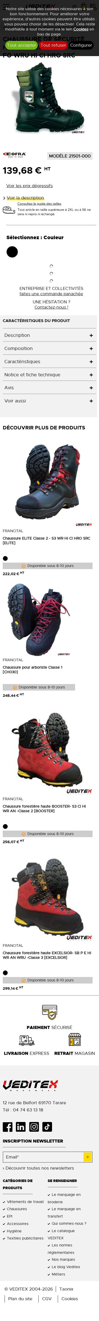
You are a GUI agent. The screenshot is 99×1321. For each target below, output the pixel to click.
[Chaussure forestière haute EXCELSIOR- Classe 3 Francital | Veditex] (48, 896)
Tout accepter (21, 45)
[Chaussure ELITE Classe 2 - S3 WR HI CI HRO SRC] (48, 482)
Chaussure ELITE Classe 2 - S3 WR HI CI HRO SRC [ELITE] (46, 540)
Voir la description (25, 198)
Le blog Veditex (66, 1266)
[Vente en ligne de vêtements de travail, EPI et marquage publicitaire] (48, 1086)
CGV (47, 1299)
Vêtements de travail (25, 1201)
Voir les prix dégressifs (29, 186)
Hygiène (14, 1231)
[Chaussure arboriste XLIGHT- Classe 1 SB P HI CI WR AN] (39, 620)
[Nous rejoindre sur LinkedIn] (22, 1127)
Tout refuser (53, 45)
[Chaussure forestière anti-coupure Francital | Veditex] (48, 750)
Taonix (66, 1289)
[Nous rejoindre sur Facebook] (9, 1127)
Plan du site (20, 1299)
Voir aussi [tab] (15, 401)
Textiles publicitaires (25, 1238)
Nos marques (63, 1259)
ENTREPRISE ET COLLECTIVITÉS (51, 291)
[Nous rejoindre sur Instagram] (35, 1127)
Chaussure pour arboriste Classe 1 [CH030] (32, 669)
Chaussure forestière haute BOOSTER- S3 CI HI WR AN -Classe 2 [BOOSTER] (44, 808)
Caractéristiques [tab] (22, 362)
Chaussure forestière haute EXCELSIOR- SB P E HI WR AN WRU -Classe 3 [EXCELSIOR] (47, 955)
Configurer (81, 45)
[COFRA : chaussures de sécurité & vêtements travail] (14, 154)
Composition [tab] (18, 348)
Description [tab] (17, 335)
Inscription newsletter (33, 1141)
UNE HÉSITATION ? (51, 304)
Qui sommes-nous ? (69, 1223)
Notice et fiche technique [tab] (32, 375)
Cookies (80, 29)
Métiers (58, 1274)
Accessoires (18, 1223)
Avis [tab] (9, 388)
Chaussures (17, 1208)
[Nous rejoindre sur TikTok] (48, 1127)
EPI (9, 1216)
